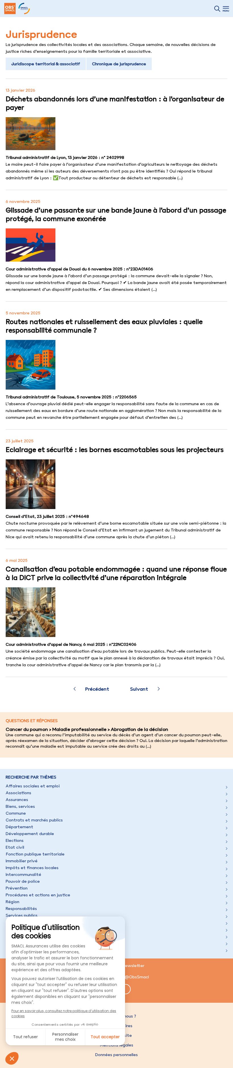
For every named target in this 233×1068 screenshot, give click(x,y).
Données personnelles (116, 1054)
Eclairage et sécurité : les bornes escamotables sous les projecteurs (115, 449)
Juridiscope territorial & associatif (45, 63)
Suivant (139, 689)
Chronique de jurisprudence (119, 63)
